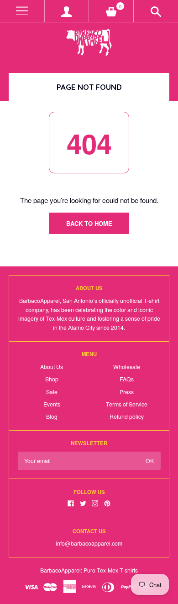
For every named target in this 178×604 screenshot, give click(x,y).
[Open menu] (22, 11)
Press (127, 392)
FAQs (127, 379)
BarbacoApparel (60, 570)
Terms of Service (126, 404)
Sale (52, 392)
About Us (51, 367)
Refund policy (127, 416)
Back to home (89, 223)
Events (51, 404)
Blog (52, 416)
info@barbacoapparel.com (89, 543)
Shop (51, 379)
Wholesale (126, 367)
